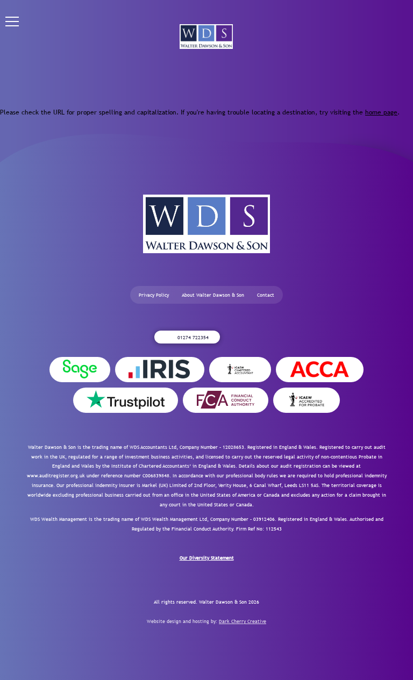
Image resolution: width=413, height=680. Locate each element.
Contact (265, 295)
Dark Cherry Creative (242, 621)
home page (381, 112)
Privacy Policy (154, 295)
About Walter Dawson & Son (213, 295)
